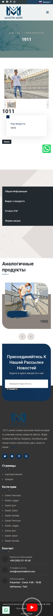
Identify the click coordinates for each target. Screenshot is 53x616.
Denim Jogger (12, 500)
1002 (44, 321)
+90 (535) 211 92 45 (20, 560)
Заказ (7, 142)
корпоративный (13, 474)
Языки (45, 2)
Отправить (12, 389)
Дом (11, 33)
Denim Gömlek (12, 515)
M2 (18, 33)
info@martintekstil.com (22, 571)
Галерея (9, 479)
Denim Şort (10, 505)
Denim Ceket (11, 510)
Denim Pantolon (34, 33)
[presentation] (22, 336)
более (14, 447)
